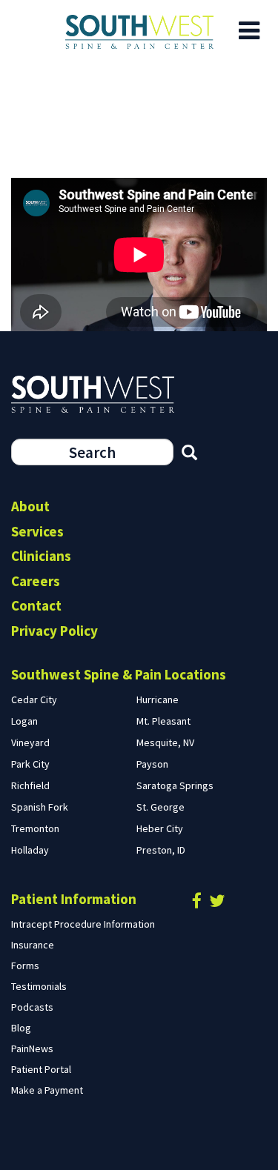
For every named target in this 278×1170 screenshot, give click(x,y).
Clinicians (41, 556)
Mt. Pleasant (163, 721)
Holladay (30, 850)
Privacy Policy (54, 630)
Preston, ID (160, 850)
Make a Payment (47, 1090)
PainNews (32, 1048)
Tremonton (35, 828)
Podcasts (32, 1007)
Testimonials (39, 986)
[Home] (139, 32)
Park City (30, 764)
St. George (160, 807)
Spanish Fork (39, 807)
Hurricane (157, 699)
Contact (36, 605)
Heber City (159, 828)
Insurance (32, 944)
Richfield (30, 785)
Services (37, 531)
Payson (152, 764)
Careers (35, 581)
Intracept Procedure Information (83, 924)
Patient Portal (41, 1069)
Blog (21, 1027)
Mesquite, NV (165, 742)
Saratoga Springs (175, 785)
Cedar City (34, 699)
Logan (24, 721)
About (30, 506)
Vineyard (30, 742)
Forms (25, 965)
